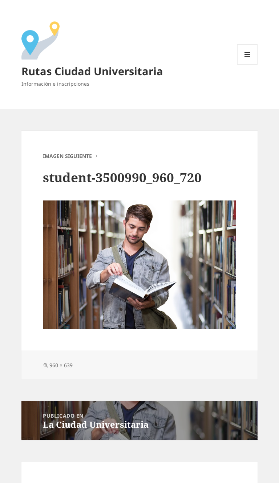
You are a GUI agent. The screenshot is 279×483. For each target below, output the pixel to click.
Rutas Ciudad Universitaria (92, 71)
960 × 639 (61, 365)
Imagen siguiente (67, 156)
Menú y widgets (248, 64)
